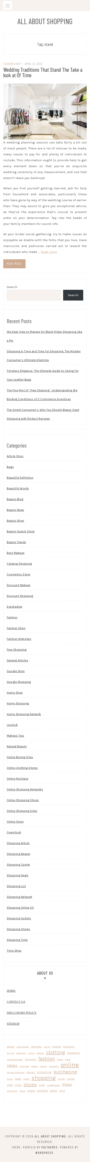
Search (12, 287)
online (70, 1065)
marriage (24, 1066)
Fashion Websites (19, 639)
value (22, 1090)
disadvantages (15, 1059)
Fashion (12, 617)
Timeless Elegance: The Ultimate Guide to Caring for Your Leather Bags (43, 375)
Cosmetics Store (18, 574)
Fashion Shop (12, 64)
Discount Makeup (19, 585)
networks (54, 1066)
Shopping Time (17, 940)
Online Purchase (17, 778)
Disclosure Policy (22, 1012)
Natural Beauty (17, 746)
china (31, 1053)
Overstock (14, 832)
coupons (73, 1053)
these (67, 1084)
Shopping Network (19, 897)
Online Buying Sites (20, 757)
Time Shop (14, 950)
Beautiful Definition (20, 477)
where (53, 1090)
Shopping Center (18, 864)
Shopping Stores (18, 929)
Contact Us (16, 1001)
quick (10, 1079)
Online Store (15, 821)
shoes (26, 1079)
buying (10, 1053)
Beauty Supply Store (21, 531)
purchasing (65, 1071)
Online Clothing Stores (22, 768)
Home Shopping (18, 703)
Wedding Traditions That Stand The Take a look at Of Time (42, 72)
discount (30, 1059)
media (34, 1066)
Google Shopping (19, 682)
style (42, 1085)
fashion (46, 1058)
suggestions (53, 1085)
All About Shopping (45, 21)
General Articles (17, 660)
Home (11, 990)
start (10, 1085)
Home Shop (15, 692)
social (70, 1078)
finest (60, 1059)
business (69, 1046)
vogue (31, 1090)
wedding (42, 1090)
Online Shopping (15, 1072)
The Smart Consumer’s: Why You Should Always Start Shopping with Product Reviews (43, 414)
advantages (22, 1046)
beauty (56, 1046)
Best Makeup (16, 553)
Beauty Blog (15, 499)
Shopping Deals (17, 875)
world (62, 1090)
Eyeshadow (14, 606)
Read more (49, 252)
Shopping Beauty (18, 854)
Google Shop (16, 671)
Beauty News (15, 510)
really (18, 1078)
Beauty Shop (15, 520)
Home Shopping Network (24, 714)
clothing (55, 1052)
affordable (36, 1046)
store (18, 1085)
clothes (40, 1053)
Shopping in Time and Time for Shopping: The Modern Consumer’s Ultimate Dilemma (44, 356)
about (10, 1046)
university (12, 1090)
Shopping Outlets (19, 918)
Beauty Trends (16, 542)
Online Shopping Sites (22, 811)
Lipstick (12, 725)
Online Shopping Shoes (23, 800)
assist (47, 1046)
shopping (43, 1078)
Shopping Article (18, 843)
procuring (44, 1072)
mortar (43, 1066)
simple (61, 1079)
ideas (12, 1065)
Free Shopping (17, 649)
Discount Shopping (20, 596)
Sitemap (13, 1023)
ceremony (21, 1053)
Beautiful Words (18, 488)
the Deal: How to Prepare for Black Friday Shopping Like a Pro (44, 336)
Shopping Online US (20, 907)
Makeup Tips (15, 735)
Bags (10, 467)
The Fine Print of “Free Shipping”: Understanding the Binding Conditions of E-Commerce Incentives (42, 395)
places (30, 1072)
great (68, 1059)
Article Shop (15, 456)
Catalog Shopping (19, 563)
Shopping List (16, 886)
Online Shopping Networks (25, 789)
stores (30, 1084)
